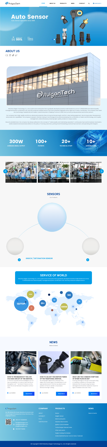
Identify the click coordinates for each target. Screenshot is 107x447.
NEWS (72, 3)
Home (43, 3)
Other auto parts (60, 430)
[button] (52, 39)
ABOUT (41, 413)
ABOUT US (52, 3)
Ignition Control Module (61, 424)
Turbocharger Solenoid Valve (63, 427)
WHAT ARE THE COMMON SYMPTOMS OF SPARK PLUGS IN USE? (85, 378)
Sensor (57, 413)
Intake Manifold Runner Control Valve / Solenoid (69, 436)
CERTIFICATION (43, 422)
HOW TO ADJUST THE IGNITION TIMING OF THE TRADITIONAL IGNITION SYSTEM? (53, 378)
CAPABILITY (42, 416)
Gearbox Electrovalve (61, 422)
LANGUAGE (97, 3)
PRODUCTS (63, 3)
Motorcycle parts (60, 419)
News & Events (92, 413)
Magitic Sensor (59, 416)
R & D (40, 419)
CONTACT (82, 3)
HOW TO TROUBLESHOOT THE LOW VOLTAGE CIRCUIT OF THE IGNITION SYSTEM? (19, 378)
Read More (29, 394)
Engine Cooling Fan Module (62, 433)
